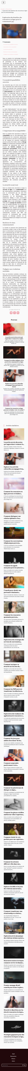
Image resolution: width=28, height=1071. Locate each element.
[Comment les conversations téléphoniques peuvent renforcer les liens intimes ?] (14, 533)
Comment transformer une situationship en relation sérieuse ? (13, 913)
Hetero (13, 1058)
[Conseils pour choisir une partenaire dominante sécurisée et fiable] (14, 582)
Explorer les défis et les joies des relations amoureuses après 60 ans (13, 889)
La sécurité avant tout (7, 49)
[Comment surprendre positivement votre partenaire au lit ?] (14, 755)
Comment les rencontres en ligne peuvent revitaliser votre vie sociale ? (13, 494)
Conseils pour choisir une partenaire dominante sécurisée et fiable (12, 592)
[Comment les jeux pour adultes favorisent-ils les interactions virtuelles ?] (14, 730)
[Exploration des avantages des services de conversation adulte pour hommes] (14, 631)
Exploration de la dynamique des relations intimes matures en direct (14, 938)
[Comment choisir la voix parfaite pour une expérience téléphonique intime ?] (14, 829)
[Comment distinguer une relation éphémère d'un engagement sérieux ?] (14, 508)
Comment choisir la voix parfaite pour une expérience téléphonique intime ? (14, 839)
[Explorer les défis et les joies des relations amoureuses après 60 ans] (14, 878)
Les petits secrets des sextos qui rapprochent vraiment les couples (14, 444)
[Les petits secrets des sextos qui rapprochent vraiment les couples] (14, 329)
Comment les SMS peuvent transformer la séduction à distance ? (13, 691)
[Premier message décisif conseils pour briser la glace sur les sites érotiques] (14, 977)
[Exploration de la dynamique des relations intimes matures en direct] (14, 927)
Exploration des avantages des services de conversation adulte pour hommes (14, 642)
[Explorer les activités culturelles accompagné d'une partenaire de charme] (14, 375)
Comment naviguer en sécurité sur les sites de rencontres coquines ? (11, 666)
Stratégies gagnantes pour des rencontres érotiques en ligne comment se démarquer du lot (14, 1037)
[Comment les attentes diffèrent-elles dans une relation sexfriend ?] (14, 853)
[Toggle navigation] (3, 2)
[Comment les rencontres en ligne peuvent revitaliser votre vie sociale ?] (14, 400)
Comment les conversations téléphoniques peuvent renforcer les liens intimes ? (13, 543)
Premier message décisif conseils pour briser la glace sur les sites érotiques (13, 987)
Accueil (2, 9)
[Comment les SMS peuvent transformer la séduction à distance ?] (14, 681)
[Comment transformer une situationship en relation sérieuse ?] (14, 903)
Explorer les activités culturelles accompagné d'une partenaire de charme (14, 385)
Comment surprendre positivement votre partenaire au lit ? (11, 765)
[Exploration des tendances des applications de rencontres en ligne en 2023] (14, 705)
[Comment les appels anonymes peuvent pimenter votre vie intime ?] (14, 557)
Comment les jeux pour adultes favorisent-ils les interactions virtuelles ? (12, 740)
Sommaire (7, 42)
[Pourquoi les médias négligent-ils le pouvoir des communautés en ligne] (14, 352)
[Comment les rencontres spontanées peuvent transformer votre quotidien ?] (14, 607)
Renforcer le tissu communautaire (10, 51)
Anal (13, 1054)
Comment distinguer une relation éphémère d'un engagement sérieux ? (12, 518)
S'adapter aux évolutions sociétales (10, 54)
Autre (13, 1061)
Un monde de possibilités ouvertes (10, 44)
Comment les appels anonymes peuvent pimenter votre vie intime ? (13, 568)
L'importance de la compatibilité (9, 47)
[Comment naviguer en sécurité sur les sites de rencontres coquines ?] (14, 656)
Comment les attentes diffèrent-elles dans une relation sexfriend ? (12, 864)
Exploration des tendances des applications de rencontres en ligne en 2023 (14, 716)
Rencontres (9, 9)
